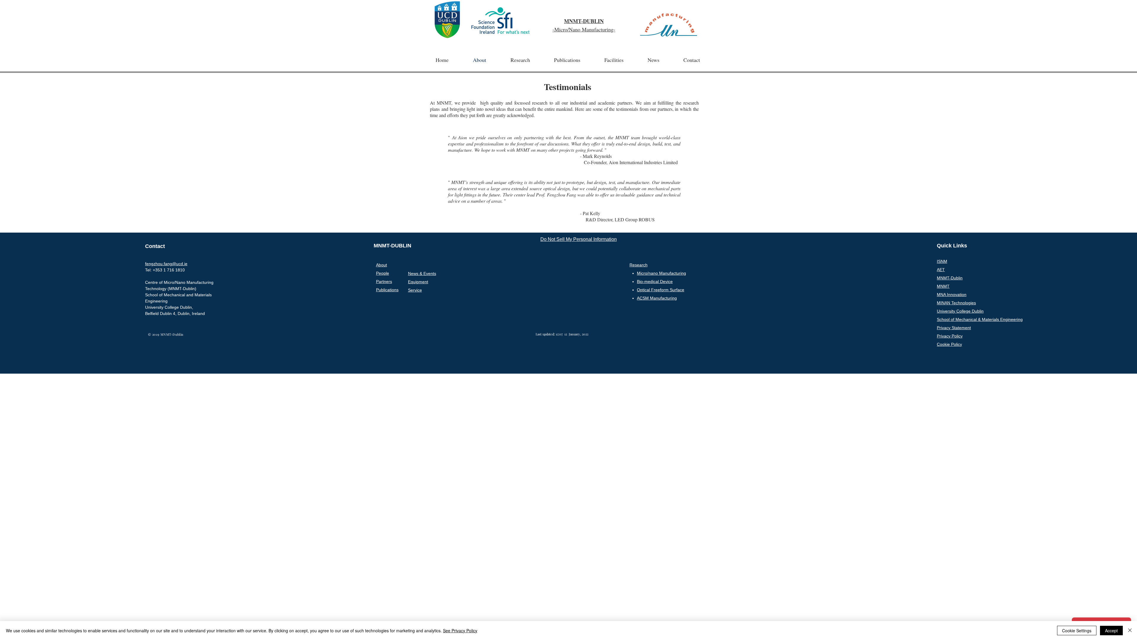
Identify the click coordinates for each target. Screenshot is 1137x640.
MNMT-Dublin (950, 278)
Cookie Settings (1076, 630)
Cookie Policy (949, 344)
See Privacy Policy (460, 630)
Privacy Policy (950, 336)
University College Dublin (960, 311)
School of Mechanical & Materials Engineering (980, 319)
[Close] (1129, 630)
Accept (1111, 630)
